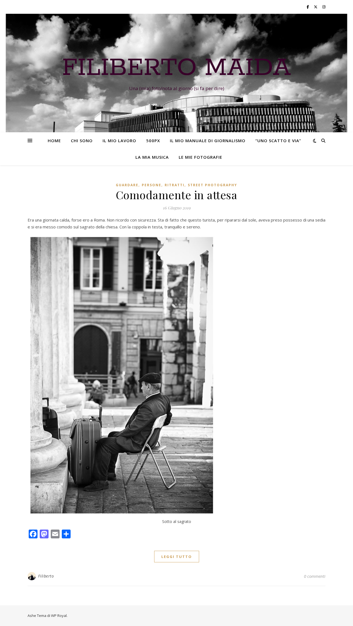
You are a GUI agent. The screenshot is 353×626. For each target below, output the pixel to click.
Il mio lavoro (119, 140)
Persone (151, 185)
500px (153, 140)
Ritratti (174, 185)
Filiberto (46, 576)
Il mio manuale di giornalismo (207, 140)
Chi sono (82, 140)
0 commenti (314, 576)
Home (54, 140)
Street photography (212, 185)
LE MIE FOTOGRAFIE (200, 157)
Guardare (127, 185)
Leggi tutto (176, 556)
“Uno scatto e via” (278, 140)
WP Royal (59, 615)
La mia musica (152, 157)
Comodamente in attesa (176, 194)
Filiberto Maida (176, 68)
